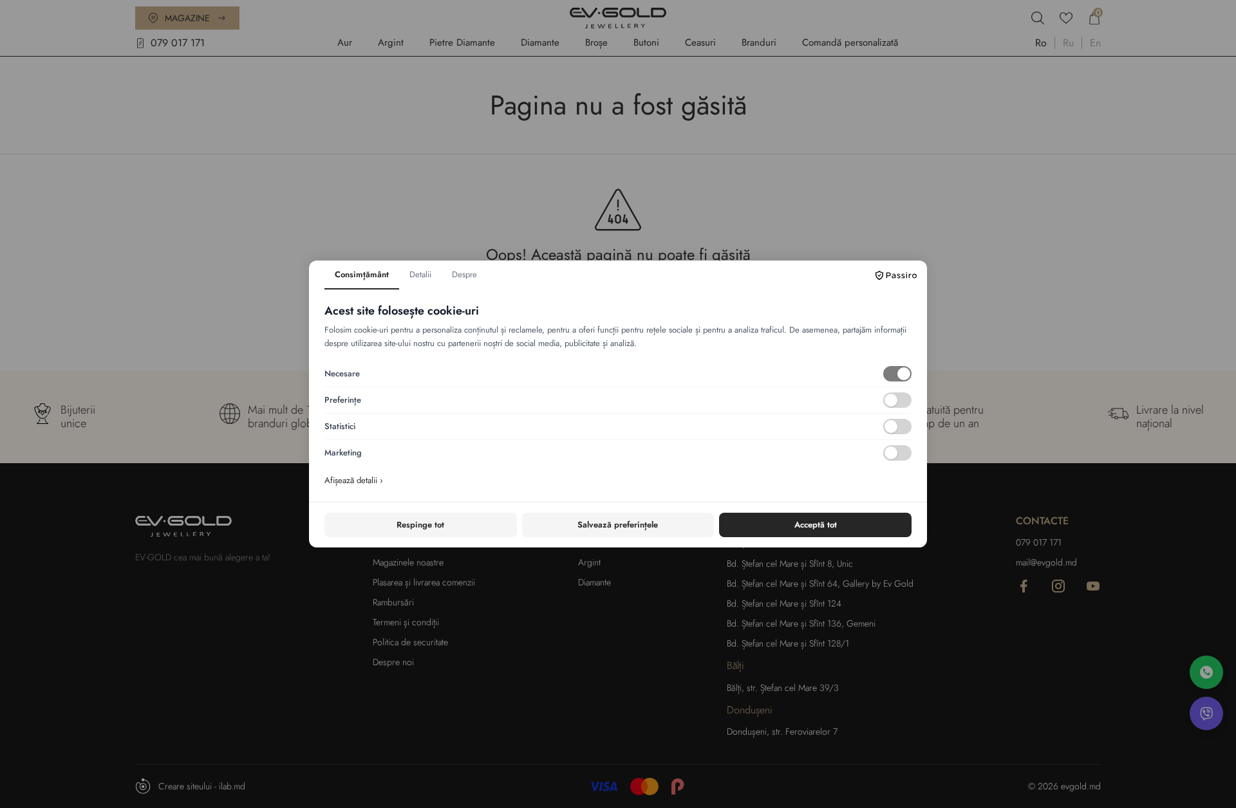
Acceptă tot (815, 525)
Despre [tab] (464, 274)
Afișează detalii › (353, 480)
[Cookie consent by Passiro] (896, 275)
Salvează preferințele (617, 525)
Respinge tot (420, 525)
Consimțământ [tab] (362, 274)
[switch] (897, 373)
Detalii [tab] (420, 274)
